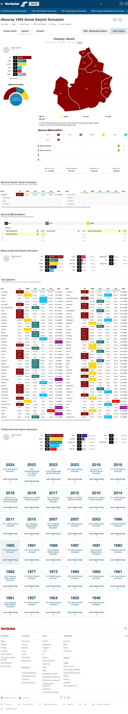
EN (104, 4)
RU (114, 4)
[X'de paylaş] (115, 20)
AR (107, 4)
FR (110, 4)
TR (101, 4)
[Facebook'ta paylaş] (120, 20)
